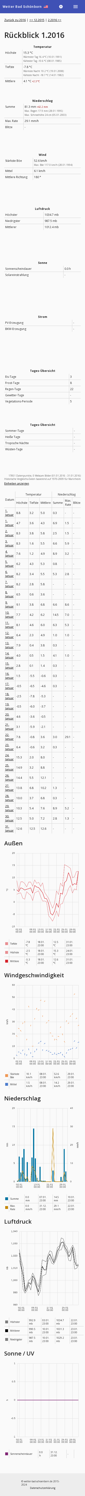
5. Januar (9, 564)
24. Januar (9, 757)
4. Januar (9, 554)
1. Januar (9, 513)
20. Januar (9, 716)
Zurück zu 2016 (15, 20)
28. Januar (9, 798)
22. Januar (9, 737)
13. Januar (9, 645)
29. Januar (9, 808)
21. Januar (9, 727)
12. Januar (9, 635)
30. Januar (9, 818)
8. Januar (9, 594)
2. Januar (9, 533)
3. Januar (9, 543)
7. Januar (9, 584)
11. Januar (9, 625)
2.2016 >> (54, 20)
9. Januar (9, 604)
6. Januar (9, 574)
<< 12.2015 (36, 20)
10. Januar (9, 615)
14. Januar (9, 655)
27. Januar (9, 788)
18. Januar (9, 696)
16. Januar (9, 676)
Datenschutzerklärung (42, 1488)
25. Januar (9, 767)
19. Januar (9, 706)
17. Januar (9, 686)
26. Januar (9, 778)
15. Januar (9, 666)
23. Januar (9, 747)
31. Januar (9, 829)
